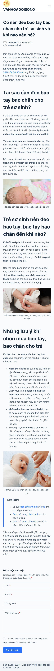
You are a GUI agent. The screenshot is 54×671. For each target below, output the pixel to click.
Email (8, 594)
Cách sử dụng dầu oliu (24, 521)
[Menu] (49, 6)
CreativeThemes (11, 667)
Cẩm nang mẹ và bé (12, 45)
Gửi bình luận (12, 650)
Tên (8, 585)
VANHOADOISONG (19, 9)
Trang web (10, 603)
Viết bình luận (12, 613)
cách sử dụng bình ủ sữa (32, 506)
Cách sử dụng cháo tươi (25, 514)
